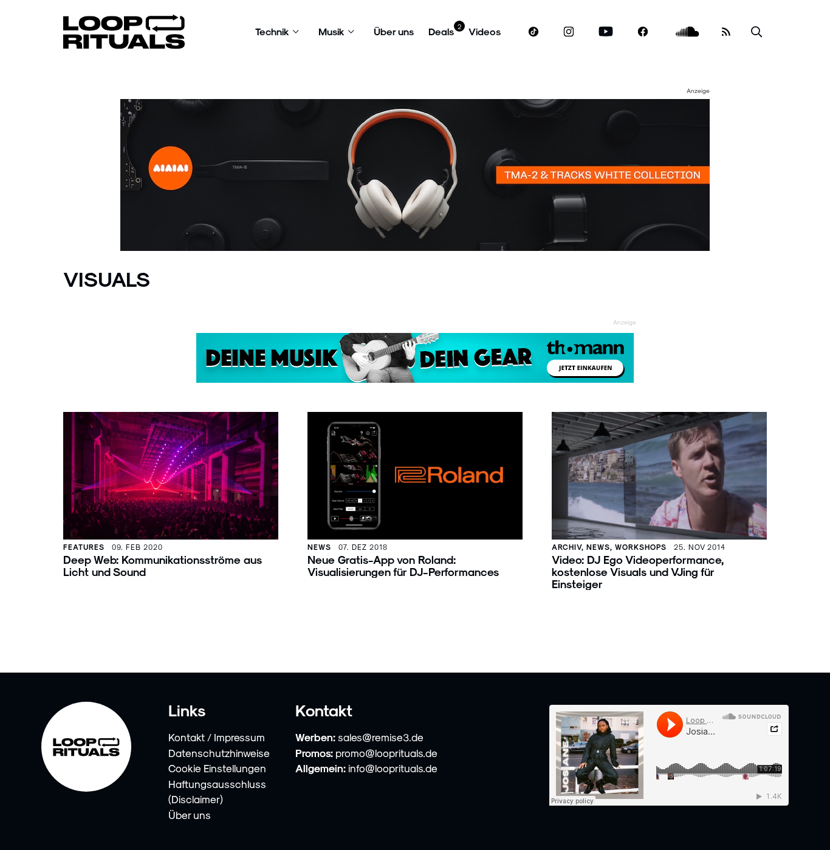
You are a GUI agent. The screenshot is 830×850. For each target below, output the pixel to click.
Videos (484, 31)
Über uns (394, 31)
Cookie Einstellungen (217, 768)
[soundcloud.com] (687, 32)
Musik (331, 31)
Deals (441, 31)
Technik (272, 31)
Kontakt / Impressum (216, 737)
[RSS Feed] (726, 31)
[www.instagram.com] (569, 32)
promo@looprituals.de (386, 753)
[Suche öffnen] (756, 32)
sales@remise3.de (381, 737)
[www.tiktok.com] (534, 32)
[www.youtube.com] (606, 32)
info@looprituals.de (392, 768)
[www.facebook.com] (643, 32)
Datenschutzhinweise (219, 753)
